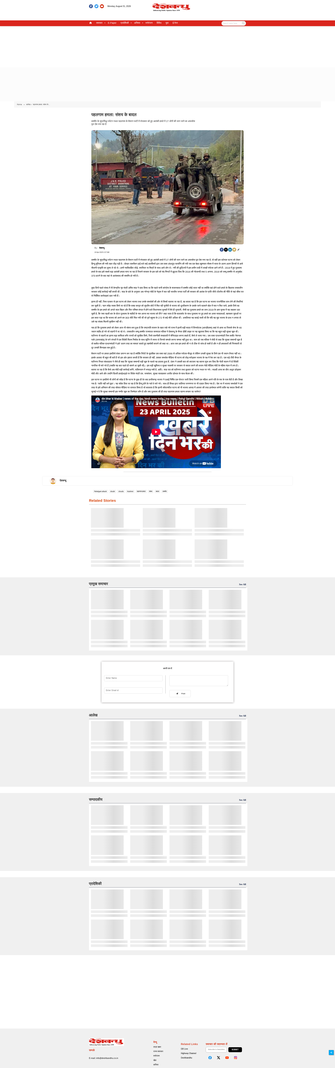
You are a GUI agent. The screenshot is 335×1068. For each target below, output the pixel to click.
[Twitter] (226, 250)
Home (19, 104)
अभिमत (137, 23)
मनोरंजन (149, 23)
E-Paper (112, 23)
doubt (112, 491)
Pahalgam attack (100, 491)
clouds (121, 491)
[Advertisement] (167, 45)
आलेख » (29, 104)
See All (242, 584)
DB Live (184, 1049)
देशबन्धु (101, 248)
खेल (154, 1060)
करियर (155, 1064)
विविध (159, 23)
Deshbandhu (186, 1057)
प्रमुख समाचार (98, 584)
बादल (157, 491)
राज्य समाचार (158, 1051)
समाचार (99, 23)
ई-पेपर (175, 23)
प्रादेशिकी (125, 23)
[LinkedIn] (230, 250)
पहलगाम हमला (141, 491)
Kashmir (130, 491)
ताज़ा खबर (157, 1047)
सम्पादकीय (95, 799)
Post (182, 694)
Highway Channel (188, 1053)
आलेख (93, 715)
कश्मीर (165, 491)
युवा (167, 23)
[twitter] (96, 6)
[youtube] (102, 6)
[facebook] (91, 6)
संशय (150, 491)
